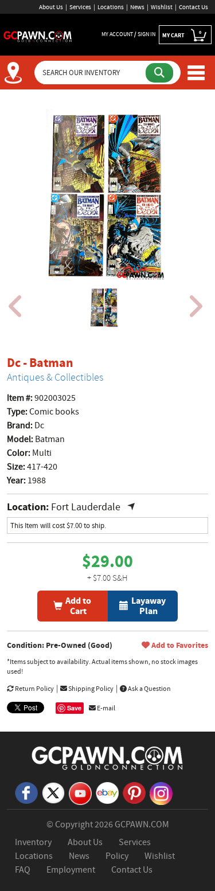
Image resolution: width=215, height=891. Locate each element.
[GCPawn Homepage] (37, 35)
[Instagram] (161, 792)
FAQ (22, 870)
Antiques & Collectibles (55, 377)
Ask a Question (149, 688)
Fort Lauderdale (85, 507)
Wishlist (162, 7)
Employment (70, 870)
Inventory (33, 842)
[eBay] (107, 792)
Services (80, 7)
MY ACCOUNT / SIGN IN (128, 34)
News (137, 7)
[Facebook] (26, 792)
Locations (110, 7)
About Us (51, 7)
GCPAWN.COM (142, 824)
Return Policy (34, 688)
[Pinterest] (134, 792)
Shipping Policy (90, 688)
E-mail (105, 708)
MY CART (181, 34)
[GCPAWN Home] (108, 757)
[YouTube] (80, 792)
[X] (53, 792)
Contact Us (193, 7)
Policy (116, 856)
